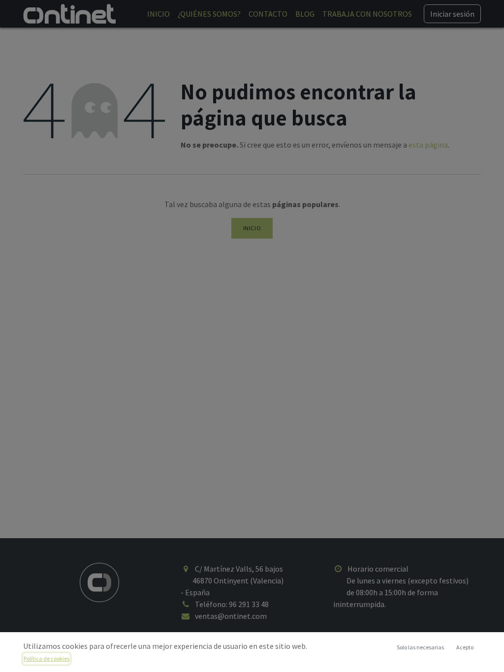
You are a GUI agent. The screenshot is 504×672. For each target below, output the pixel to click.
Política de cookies (46, 658)
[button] (464, 647)
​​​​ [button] (420, 647)
